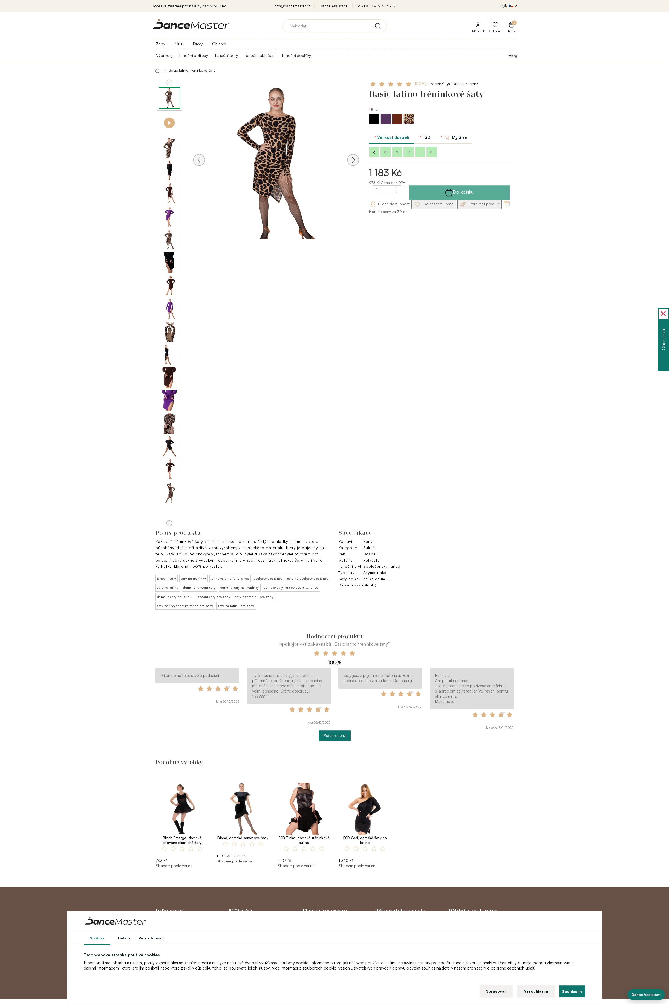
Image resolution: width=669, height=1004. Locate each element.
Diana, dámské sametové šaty (242, 837)
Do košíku (463, 192)
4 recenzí (429, 83)
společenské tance (268, 578)
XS (385, 152)
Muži (179, 44)
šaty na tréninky (193, 578)
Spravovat (496, 991)
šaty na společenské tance (308, 578)
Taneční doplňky (296, 55)
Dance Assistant (333, 6)
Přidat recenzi (335, 735)
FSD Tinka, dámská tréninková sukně (304, 840)
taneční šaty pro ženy (213, 597)
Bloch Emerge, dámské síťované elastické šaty (182, 840)
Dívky (198, 44)
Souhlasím (572, 991)
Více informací (151, 938)
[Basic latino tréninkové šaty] (276, 167)
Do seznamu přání (438, 203)
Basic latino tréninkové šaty (192, 70)
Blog (513, 55)
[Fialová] (386, 122)
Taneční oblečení (259, 55)
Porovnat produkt (484, 203)
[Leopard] (408, 122)
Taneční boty (226, 55)
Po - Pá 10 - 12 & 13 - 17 (375, 6)
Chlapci (219, 44)
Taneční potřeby (193, 55)
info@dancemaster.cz (292, 6)
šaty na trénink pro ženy (254, 597)
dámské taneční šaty (199, 588)
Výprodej (164, 55)
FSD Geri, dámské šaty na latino (365, 840)
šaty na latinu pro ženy (236, 606)
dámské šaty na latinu (174, 597)
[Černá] (374, 122)
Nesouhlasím (535, 991)
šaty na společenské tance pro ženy (185, 606)
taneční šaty (166, 578)
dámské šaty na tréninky (239, 588)
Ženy (160, 44)
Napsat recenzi (466, 83)
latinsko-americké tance (230, 578)
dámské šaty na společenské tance (291, 588)
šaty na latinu (167, 588)
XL (431, 152)
